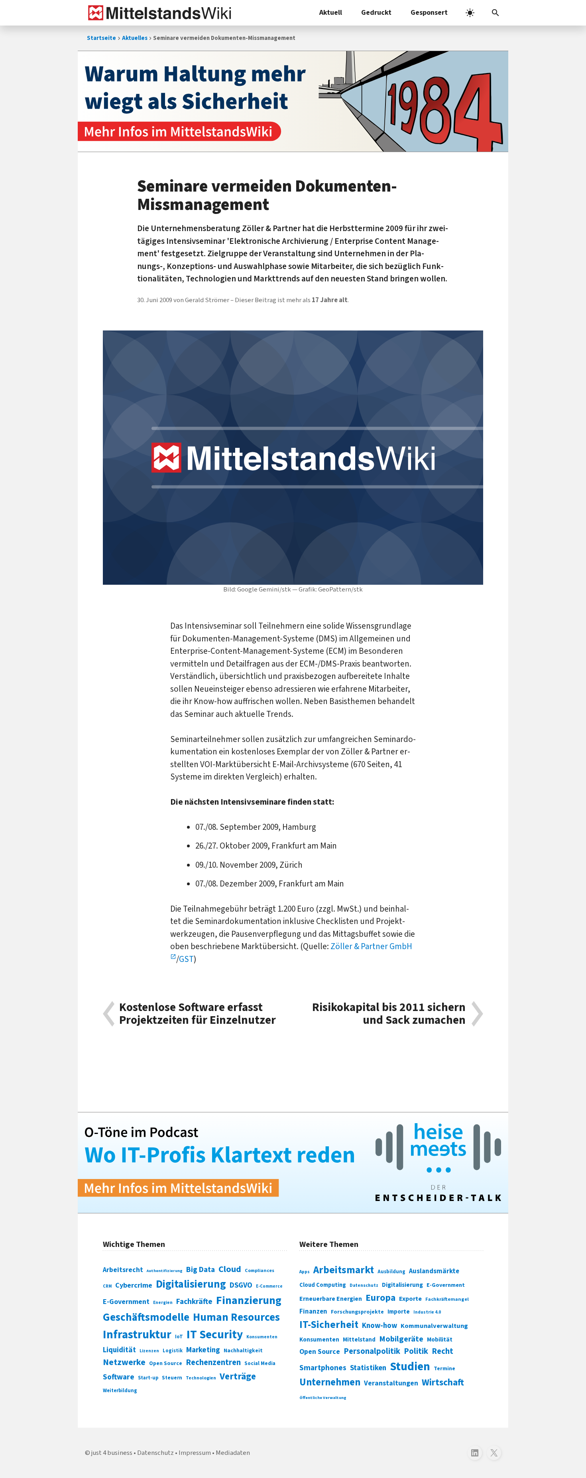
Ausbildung (391, 1271)
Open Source (165, 1363)
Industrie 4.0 (427, 1312)
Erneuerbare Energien (330, 1298)
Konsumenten (261, 1337)
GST (186, 959)
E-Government (126, 1302)
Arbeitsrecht (123, 1270)
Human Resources (236, 1317)
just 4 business (111, 1453)
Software (118, 1377)
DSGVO (241, 1285)
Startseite (101, 38)
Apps (304, 1271)
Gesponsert (429, 13)
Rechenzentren (213, 1362)
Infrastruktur (137, 1334)
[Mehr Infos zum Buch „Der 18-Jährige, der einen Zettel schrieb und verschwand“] (293, 101)
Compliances (259, 1270)
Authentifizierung (165, 1271)
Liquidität (119, 1350)
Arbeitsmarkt (343, 1270)
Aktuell (330, 13)
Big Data (200, 1269)
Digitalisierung (191, 1284)
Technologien (201, 1378)
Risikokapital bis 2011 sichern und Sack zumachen (389, 1014)
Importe (398, 1312)
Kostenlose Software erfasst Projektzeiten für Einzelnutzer (197, 1014)
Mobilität (439, 1339)
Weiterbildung (120, 1390)
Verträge (238, 1376)
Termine (444, 1369)
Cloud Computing (322, 1285)
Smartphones (322, 1367)
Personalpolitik (372, 1351)
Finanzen (313, 1311)
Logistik (173, 1350)
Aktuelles (134, 38)
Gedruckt (376, 13)
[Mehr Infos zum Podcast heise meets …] (293, 1162)
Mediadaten (233, 1453)
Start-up (148, 1377)
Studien (410, 1366)
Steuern (172, 1377)
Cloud (229, 1269)
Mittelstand (359, 1340)
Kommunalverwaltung (434, 1326)
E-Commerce (269, 1286)
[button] (495, 13)
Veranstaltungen (391, 1383)
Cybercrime (133, 1285)
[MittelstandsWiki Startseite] (158, 13)
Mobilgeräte (401, 1339)
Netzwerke (124, 1362)
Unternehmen (329, 1382)
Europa (380, 1297)
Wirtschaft (443, 1382)
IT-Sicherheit (328, 1325)
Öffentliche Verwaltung (322, 1398)
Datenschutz (364, 1285)
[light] (470, 13)
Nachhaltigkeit (243, 1351)
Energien (163, 1303)
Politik (416, 1351)
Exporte (410, 1298)
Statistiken (368, 1368)
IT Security (215, 1334)
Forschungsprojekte (357, 1312)
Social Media (259, 1363)
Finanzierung (248, 1300)
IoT (179, 1336)
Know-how (379, 1325)
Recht (442, 1351)
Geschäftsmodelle (146, 1317)
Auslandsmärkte (434, 1271)
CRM (107, 1286)
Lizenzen (149, 1351)
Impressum (195, 1453)
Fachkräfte (194, 1301)
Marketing (203, 1350)
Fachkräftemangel (447, 1299)
